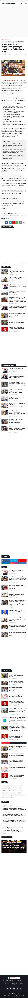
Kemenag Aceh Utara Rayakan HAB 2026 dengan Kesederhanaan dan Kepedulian (17, 405)
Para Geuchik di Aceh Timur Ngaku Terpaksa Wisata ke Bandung (16, 689)
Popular (5, 743)
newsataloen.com (11, 80)
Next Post (23, 263)
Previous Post (5, 263)
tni (12, 797)
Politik (3, 788)
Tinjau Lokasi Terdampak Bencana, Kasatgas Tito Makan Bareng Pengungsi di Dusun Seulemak (17, 429)
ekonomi (14, 790)
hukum (20, 790)
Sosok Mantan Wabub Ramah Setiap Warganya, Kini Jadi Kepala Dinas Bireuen (16, 736)
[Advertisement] (14, 21)
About (9, 995)
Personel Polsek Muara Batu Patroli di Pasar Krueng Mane (16, 321)
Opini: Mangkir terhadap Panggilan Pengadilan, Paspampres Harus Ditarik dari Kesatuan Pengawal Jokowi (17, 413)
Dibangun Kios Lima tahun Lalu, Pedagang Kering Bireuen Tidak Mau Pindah (17, 279)
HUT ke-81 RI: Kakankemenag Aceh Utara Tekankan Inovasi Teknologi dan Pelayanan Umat (13, 157)
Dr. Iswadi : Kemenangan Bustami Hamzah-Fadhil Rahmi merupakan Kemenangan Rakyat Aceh (18, 719)
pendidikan (17, 795)
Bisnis (3, 785)
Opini (21, 785)
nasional (7, 39)
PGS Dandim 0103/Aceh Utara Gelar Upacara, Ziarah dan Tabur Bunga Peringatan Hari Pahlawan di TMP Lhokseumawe (17, 728)
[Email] (20, 222)
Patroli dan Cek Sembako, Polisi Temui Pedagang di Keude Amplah (17, 315)
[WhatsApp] (16, 222)
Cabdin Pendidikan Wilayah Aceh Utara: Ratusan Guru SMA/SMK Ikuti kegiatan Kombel (17, 308)
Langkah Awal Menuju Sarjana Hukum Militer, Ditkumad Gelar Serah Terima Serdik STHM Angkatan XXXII (14, 151)
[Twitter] (10, 222)
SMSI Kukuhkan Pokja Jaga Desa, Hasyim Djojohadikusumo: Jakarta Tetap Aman (12, 145)
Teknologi (4, 790)
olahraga (11, 795)
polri (23, 795)
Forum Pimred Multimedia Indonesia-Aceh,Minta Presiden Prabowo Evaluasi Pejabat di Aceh (17, 612)
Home (2, 39)
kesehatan (13, 792)
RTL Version (21, 995)
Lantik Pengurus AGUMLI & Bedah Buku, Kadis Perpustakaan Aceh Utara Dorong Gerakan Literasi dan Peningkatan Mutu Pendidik (14, 822)
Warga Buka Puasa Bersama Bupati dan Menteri (16, 398)
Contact (15, 995)
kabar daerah (5, 792)
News (16, 785)
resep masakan (5, 797)
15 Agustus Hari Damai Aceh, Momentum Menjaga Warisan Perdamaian (16, 594)
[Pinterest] (13, 222)
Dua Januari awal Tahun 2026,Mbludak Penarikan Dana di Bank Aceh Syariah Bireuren (17, 391)
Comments (22, 743)
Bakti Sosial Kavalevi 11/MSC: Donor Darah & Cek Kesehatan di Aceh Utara (17, 587)
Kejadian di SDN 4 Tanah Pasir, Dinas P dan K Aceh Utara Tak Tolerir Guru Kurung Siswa (17, 329)
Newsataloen (15, 993)
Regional (14, 788)
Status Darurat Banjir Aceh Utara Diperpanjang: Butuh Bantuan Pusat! (17, 271)
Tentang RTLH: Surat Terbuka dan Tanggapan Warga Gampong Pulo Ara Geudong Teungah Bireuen (18, 711)
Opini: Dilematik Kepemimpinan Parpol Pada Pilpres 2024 (17, 695)
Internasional (10, 785)
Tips (9, 790)
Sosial (20, 788)
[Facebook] (6, 222)
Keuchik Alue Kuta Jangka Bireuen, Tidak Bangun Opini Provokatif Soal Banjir (16, 421)
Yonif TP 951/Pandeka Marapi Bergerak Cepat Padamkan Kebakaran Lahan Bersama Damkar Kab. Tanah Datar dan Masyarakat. (14, 808)
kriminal (19, 792)
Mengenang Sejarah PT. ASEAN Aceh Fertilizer (17, 292)
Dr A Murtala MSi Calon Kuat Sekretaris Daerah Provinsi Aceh (17, 285)
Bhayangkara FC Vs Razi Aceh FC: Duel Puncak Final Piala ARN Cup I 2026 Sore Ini (17, 627)
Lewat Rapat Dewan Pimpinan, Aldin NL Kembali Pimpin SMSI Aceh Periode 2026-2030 (14, 815)
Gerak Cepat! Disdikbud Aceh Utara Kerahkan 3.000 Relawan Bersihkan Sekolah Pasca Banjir (17, 384)
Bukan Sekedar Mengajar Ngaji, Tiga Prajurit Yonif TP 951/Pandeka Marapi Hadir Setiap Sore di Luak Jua (17, 579)
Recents (14, 743)
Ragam (8, 788)
